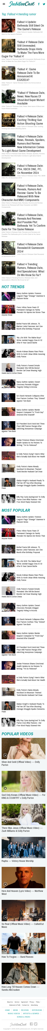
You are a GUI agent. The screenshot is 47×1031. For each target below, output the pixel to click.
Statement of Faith (14, 1005)
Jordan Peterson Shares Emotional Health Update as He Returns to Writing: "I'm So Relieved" (30, 442)
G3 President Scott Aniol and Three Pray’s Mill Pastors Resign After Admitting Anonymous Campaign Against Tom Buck (23, 427)
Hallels (22, 4)
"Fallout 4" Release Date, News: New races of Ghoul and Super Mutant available (31, 98)
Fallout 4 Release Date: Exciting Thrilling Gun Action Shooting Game (30, 119)
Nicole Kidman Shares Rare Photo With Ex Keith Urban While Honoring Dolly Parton (31, 354)
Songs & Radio (23, 1017)
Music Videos (14, 1013)
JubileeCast (18, 1025)
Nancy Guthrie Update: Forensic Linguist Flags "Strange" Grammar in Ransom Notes (31, 296)
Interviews (37, 1010)
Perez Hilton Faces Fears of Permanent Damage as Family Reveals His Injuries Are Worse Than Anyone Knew (23, 311)
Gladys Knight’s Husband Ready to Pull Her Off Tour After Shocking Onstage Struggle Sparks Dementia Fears (23, 484)
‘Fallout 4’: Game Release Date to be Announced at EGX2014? (28, 74)
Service (17, 1002)
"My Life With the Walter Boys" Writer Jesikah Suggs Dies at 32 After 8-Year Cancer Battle (29, 340)
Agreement (24, 1002)
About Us (10, 1002)
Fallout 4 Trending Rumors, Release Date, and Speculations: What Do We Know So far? (30, 269)
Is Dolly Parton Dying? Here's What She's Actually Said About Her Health (31, 455)
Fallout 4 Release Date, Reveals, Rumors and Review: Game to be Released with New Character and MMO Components (22, 193)
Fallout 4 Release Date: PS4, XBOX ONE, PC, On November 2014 (30, 169)
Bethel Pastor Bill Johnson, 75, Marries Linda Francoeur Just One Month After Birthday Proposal (30, 326)
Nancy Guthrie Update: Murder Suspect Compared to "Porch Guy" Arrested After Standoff (30, 412)
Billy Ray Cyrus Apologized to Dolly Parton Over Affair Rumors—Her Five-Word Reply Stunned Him (31, 499)
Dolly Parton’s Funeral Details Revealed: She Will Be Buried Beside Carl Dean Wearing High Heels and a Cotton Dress (21, 369)
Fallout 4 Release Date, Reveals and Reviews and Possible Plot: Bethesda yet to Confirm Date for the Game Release (23, 222)
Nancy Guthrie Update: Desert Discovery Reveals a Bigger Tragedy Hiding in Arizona (28, 384)
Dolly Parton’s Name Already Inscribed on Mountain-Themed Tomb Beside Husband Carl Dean (29, 469)
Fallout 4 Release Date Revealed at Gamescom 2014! (30, 247)
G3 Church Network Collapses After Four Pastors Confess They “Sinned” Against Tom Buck (31, 398)
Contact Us (25, 1005)
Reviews (25, 1010)
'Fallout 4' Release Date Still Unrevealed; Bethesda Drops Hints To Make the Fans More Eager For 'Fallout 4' (23, 49)
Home (7, 1010)
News (15, 1010)
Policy (38, 1002)
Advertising (34, 1005)
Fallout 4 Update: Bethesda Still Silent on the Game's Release (30, 25)
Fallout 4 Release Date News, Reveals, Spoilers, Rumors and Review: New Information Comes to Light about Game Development (23, 143)
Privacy (32, 1002)
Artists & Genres (31, 1013)
